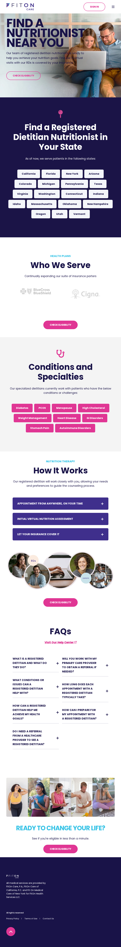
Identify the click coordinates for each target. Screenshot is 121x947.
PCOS (42, 408)
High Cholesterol (93, 408)
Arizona (94, 174)
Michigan (48, 184)
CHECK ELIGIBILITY (23, 75)
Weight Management (32, 418)
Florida (51, 174)
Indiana (98, 194)
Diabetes (22, 408)
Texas (98, 184)
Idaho (17, 204)
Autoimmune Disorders (75, 428)
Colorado (25, 184)
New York (72, 174)
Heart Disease (67, 418)
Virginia (22, 194)
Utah (59, 214)
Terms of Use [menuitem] (30, 918)
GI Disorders (95, 418)
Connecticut (74, 194)
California (29, 174)
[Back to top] (10, 931)
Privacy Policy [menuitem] (12, 918)
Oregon (41, 214)
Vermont (79, 214)
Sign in (94, 6)
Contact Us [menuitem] (48, 918)
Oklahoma (70, 204)
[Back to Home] (20, 6)
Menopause (64, 408)
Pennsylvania (74, 184)
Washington (46, 194)
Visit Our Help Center (59, 642)
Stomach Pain (39, 428)
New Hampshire (97, 204)
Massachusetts (41, 204)
